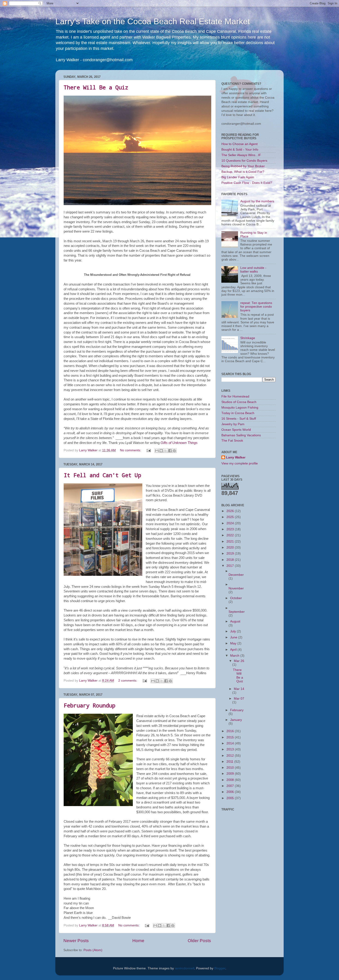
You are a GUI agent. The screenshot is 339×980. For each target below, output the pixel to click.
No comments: (131, 450)
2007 (230, 786)
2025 (230, 517)
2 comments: (128, 680)
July (233, 631)
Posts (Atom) (92, 950)
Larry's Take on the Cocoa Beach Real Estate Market (152, 21)
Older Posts (199, 940)
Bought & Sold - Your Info (239, 149)
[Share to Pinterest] (174, 450)
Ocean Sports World (236, 429)
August (235, 621)
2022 (230, 535)
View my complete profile (239, 463)
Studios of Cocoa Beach (238, 402)
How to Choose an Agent (239, 144)
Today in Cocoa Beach (237, 413)
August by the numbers (257, 201)
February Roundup (89, 705)
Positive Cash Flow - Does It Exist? (246, 183)
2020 (230, 547)
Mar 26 (239, 661)
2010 (230, 767)
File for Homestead (235, 396)
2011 (230, 761)
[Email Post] (148, 450)
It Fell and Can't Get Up (102, 475)
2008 (230, 780)
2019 (230, 553)
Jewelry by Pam (232, 424)
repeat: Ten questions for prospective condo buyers (256, 306)
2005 (230, 798)
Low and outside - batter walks (253, 269)
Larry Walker (235, 457)
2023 (230, 529)
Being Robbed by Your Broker (243, 166)
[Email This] (157, 450)
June (234, 637)
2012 (230, 755)
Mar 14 (239, 689)
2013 (230, 749)
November (236, 588)
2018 (230, 559)
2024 (230, 523)
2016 (230, 731)
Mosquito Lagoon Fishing (239, 407)
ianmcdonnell (184, 968)
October (236, 598)
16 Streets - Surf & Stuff (238, 418)
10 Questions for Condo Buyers (244, 160)
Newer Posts (76, 940)
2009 (230, 773)
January (236, 720)
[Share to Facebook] (170, 450)
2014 (230, 743)
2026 (230, 511)
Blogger (219, 968)
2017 (230, 565)
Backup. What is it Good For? (242, 171)
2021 (230, 541)
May (233, 643)
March (235, 655)
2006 (230, 792)
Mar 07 (239, 698)
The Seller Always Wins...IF (241, 155)
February (237, 710)
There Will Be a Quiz (96, 87)
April (234, 649)
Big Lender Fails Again (237, 177)
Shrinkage (247, 338)
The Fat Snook (232, 440)
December (236, 574)
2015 (230, 737)
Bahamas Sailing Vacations (241, 435)
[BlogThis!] (161, 450)
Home (138, 940)
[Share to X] (165, 450)
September (237, 611)
